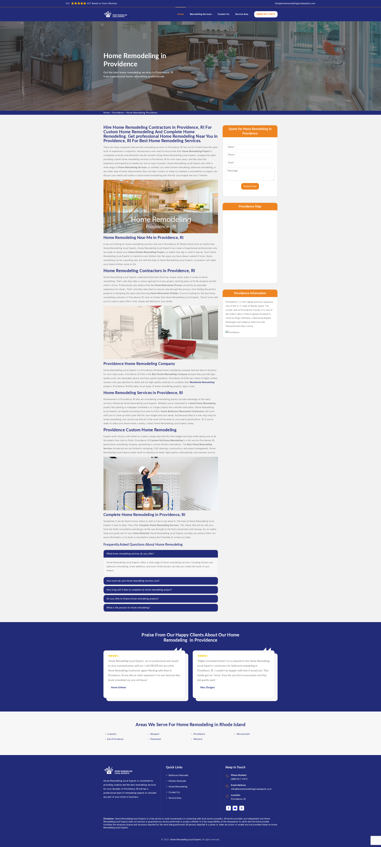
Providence (118, 113)
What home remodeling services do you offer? (130, 554)
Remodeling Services (201, 14)
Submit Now (250, 186)
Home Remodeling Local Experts (185, 840)
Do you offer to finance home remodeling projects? (133, 599)
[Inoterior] (115, 14)
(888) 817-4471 (266, 14)
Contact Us (223, 14)
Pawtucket (155, 739)
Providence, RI (238, 799)
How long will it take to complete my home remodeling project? (139, 590)
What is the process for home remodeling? (128, 608)
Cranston (111, 734)
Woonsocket (243, 734)
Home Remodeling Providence (141, 113)
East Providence (115, 739)
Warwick (197, 739)
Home (180, 14)
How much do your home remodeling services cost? (133, 581)
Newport (154, 734)
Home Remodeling (178, 787)
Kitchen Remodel (177, 781)
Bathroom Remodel (178, 775)
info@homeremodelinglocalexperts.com (295, 3)
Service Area (241, 14)
